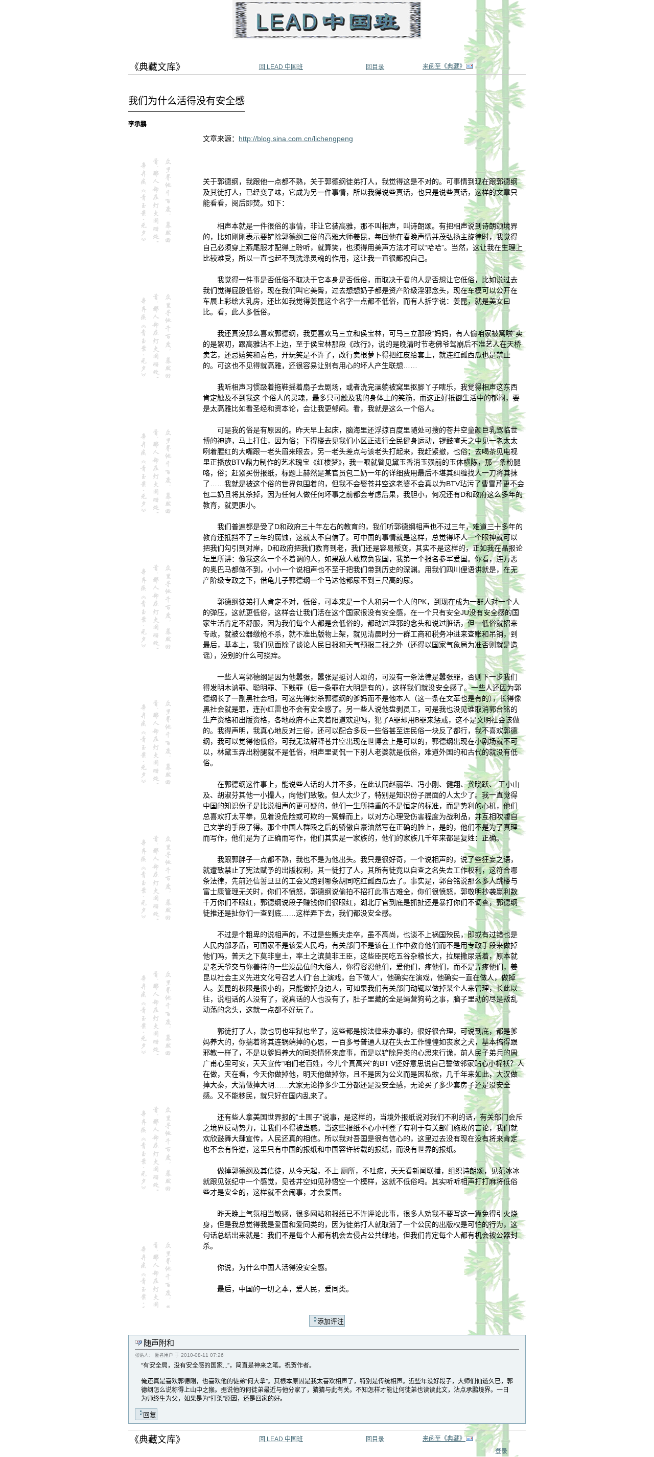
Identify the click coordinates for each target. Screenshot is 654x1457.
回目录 (375, 67)
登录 (501, 1451)
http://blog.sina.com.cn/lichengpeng (296, 138)
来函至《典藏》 (444, 66)
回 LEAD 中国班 (281, 67)
